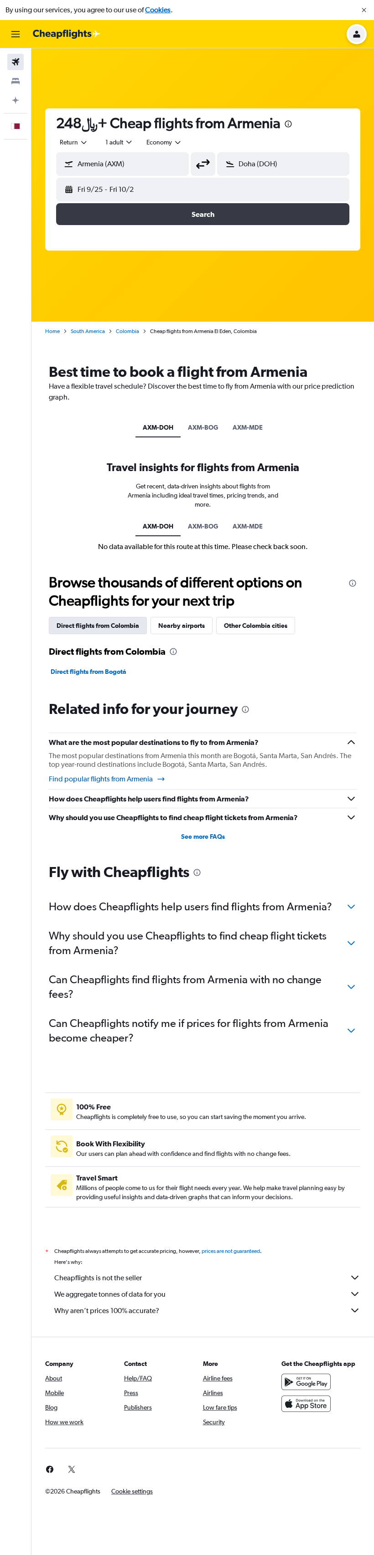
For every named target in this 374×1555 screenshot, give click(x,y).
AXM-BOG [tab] (203, 427)
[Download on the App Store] (306, 1404)
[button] (364, 10)
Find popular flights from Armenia (101, 779)
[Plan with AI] (15, 100)
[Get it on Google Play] (306, 1382)
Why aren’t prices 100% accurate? (106, 1310)
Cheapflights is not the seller (98, 1277)
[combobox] (164, 142)
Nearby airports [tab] (181, 625)
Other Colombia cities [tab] (255, 625)
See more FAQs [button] (203, 836)
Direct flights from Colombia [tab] (98, 625)
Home (52, 331)
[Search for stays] (15, 81)
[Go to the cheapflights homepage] (66, 34)
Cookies (158, 9)
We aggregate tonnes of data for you (110, 1294)
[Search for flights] (15, 62)
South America (88, 331)
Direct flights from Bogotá (88, 671)
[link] (50, 1469)
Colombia (127, 331)
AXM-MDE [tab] (248, 427)
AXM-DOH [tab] (158, 427)
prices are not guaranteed (231, 1251)
